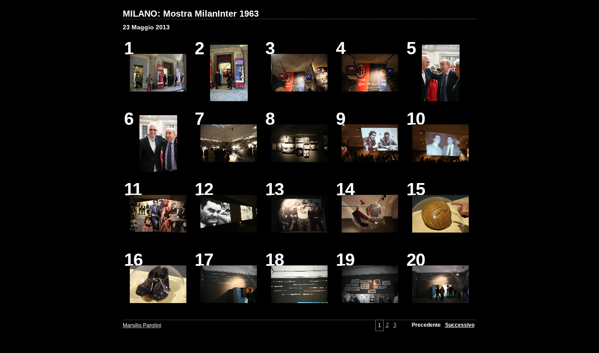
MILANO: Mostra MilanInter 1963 (191, 13)
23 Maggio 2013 (146, 27)
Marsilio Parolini (142, 325)
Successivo (459, 325)
